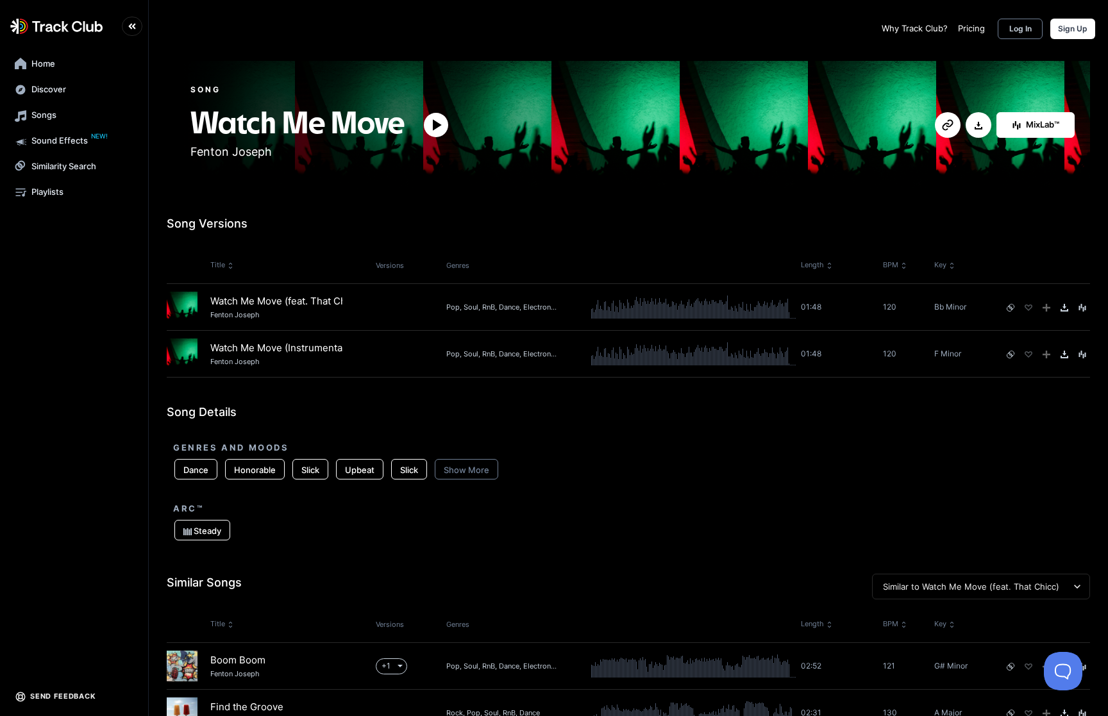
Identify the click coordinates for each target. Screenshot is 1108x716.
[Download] (978, 125)
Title (217, 264)
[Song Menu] (1082, 307)
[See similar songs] (1010, 307)
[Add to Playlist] (1046, 307)
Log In (1020, 28)
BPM (890, 264)
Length (812, 264)
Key (940, 264)
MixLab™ (1042, 124)
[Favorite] (1028, 307)
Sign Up (1072, 28)
